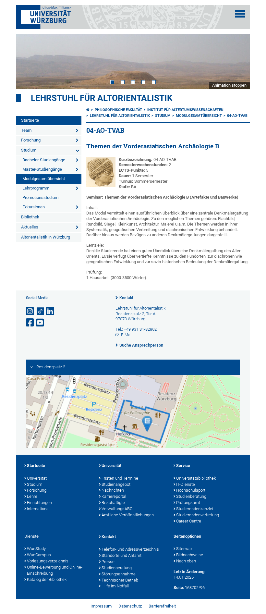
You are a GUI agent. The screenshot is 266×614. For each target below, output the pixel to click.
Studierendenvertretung (197, 514)
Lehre (32, 496)
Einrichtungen (39, 502)
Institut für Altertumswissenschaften (185, 110)
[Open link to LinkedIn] (50, 311)
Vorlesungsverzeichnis (47, 561)
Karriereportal (114, 496)
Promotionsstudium (40, 197)
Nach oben (186, 561)
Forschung (31, 140)
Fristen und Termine (120, 478)
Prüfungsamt (188, 502)
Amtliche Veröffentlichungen (128, 514)
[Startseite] (88, 110)
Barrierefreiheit (162, 606)
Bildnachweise (189, 554)
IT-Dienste (185, 484)
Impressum (101, 606)
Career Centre (188, 521)
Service (183, 465)
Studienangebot (116, 484)
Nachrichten (113, 490)
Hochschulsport (190, 490)
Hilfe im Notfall (115, 585)
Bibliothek (30, 217)
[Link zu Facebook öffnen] (30, 322)
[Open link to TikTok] (40, 311)
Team (26, 130)
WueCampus (39, 554)
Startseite (30, 120)
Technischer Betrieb (120, 580)
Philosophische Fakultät (118, 110)
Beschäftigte (113, 502)
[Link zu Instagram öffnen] (30, 311)
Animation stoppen (229, 85)
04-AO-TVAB (237, 116)
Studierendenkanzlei (194, 508)
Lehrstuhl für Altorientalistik (102, 98)
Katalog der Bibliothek (46, 579)
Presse (108, 561)
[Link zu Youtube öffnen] (40, 322)
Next (238, 61)
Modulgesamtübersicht (43, 178)
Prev (27, 61)
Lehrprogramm (35, 188)
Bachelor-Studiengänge (43, 159)
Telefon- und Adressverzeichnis (130, 549)
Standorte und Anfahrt (121, 555)
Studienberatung (191, 496)
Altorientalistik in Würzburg (45, 237)
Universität (37, 478)
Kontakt (126, 298)
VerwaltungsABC (117, 508)
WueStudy (36, 548)
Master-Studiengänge (42, 169)
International (38, 508)
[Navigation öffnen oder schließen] (240, 14)
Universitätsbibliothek (196, 478)
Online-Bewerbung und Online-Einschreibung (54, 570)
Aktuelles (29, 227)
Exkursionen (33, 206)
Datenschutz (130, 606)
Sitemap (184, 548)
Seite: (179, 587)
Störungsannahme (119, 573)
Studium (28, 150)
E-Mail (126, 334)
